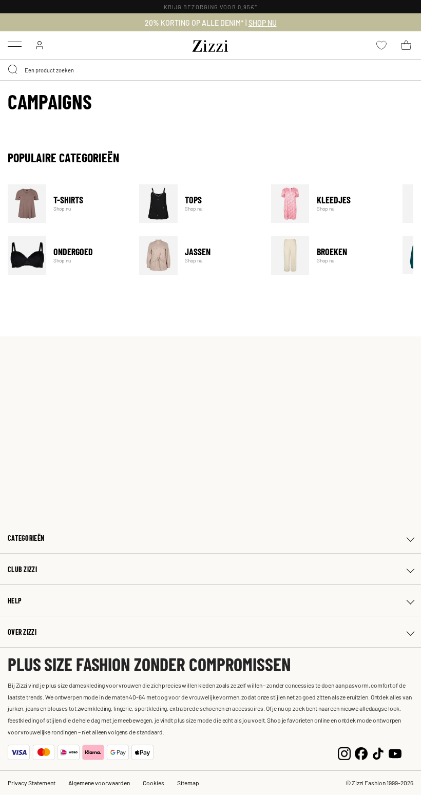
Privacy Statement (31, 783)
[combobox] (210, 70)
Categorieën (26, 538)
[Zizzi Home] (210, 44)
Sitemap (188, 783)
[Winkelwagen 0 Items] (406, 45)
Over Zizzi (22, 632)
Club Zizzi (22, 569)
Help (15, 600)
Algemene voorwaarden (99, 783)
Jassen (198, 255)
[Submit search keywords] (13, 70)
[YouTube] (395, 752)
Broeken (330, 255)
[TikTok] (378, 752)
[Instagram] (344, 752)
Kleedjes (330, 203)
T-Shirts (67, 203)
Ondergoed (67, 255)
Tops (198, 203)
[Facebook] (361, 752)
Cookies (153, 783)
